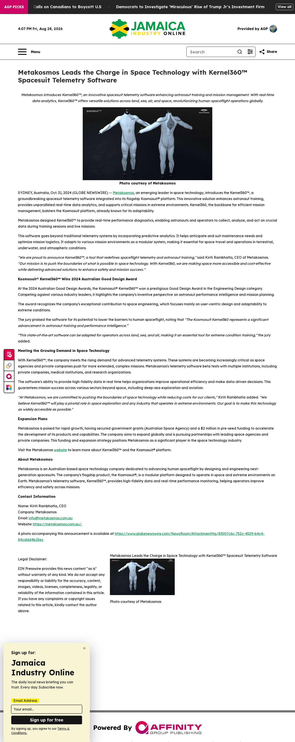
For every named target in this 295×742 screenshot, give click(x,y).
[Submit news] (9, 355)
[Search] (240, 52)
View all (284, 7)
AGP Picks (14, 7)
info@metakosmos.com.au (51, 518)
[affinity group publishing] (9, 376)
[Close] (84, 648)
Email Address (25, 700)
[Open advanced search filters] (250, 52)
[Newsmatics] (9, 387)
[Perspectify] (9, 365)
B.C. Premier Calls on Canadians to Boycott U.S (54, 6)
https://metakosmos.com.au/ (57, 524)
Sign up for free (46, 720)
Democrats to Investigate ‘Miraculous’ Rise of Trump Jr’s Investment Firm (190, 6)
